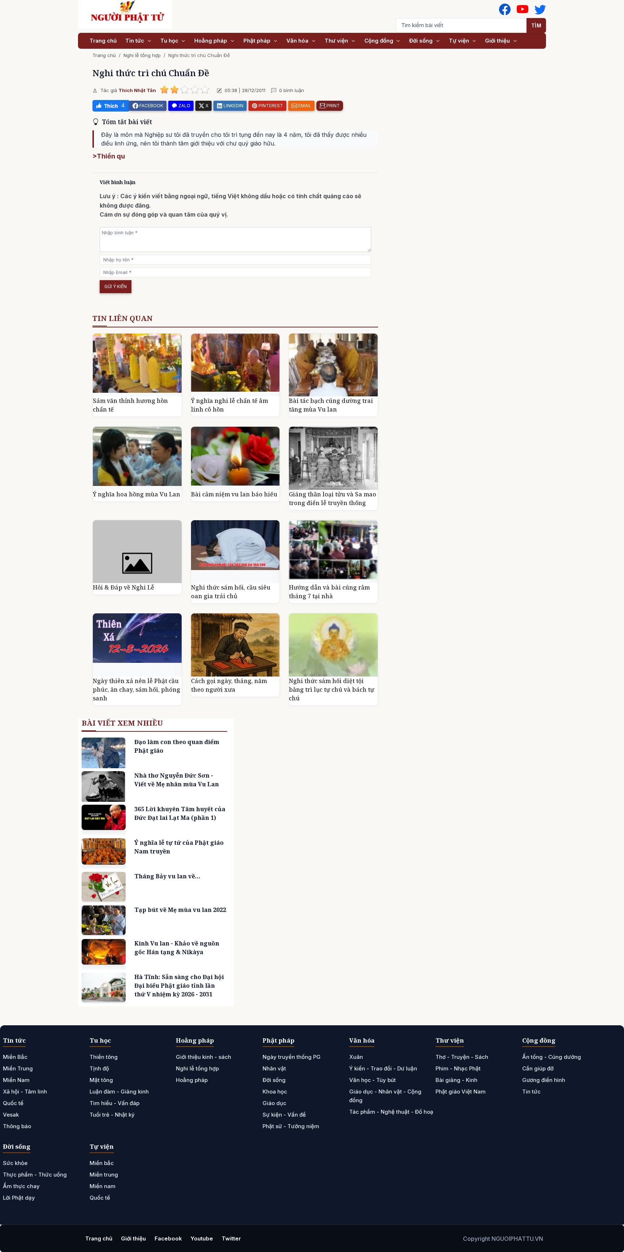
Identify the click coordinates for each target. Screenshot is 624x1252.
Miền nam (103, 1186)
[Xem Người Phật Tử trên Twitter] (540, 9)
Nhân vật (274, 1068)
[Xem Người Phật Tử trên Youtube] (522, 9)
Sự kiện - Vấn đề (284, 1114)
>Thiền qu (108, 156)
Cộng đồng (379, 40)
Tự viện (460, 40)
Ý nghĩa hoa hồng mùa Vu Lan (136, 494)
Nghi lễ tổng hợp (142, 55)
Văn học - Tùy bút (372, 1080)
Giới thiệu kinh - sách (203, 1056)
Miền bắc (102, 1163)
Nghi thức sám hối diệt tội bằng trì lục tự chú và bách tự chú (331, 689)
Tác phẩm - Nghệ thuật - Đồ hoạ (391, 1111)
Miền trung (104, 1174)
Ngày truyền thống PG (292, 1056)
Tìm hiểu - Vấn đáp (114, 1103)
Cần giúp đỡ (538, 1068)
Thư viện (337, 40)
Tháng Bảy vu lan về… (167, 876)
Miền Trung (18, 1068)
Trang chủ (103, 40)
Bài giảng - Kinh (456, 1080)
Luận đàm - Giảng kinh (119, 1091)
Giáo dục (274, 1103)
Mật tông (101, 1080)
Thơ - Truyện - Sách (462, 1056)
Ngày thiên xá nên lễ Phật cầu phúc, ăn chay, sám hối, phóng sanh (136, 689)
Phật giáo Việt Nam (461, 1091)
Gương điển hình (543, 1080)
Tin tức (135, 40)
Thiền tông (104, 1056)
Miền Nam (16, 1080)
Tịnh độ (99, 1068)
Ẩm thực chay (21, 1186)
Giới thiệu (498, 40)
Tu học (170, 40)
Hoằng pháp (211, 40)
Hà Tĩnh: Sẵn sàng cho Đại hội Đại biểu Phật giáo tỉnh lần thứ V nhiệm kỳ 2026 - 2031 (179, 985)
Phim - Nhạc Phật (458, 1068)
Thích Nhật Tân (137, 90)
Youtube (202, 1238)
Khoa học (275, 1091)
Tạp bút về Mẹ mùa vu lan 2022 (180, 910)
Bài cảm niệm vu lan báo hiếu (234, 494)
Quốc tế (13, 1103)
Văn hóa (298, 40)
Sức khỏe (15, 1163)
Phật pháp (257, 40)
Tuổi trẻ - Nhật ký (112, 1114)
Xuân (356, 1056)
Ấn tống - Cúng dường (551, 1056)
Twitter (231, 1238)
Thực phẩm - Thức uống (35, 1174)
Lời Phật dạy (19, 1197)
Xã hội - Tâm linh (25, 1091)
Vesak (11, 1114)
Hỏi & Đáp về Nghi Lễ (123, 587)
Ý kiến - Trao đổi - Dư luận (383, 1068)
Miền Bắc (15, 1056)
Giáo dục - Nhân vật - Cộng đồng (385, 1096)
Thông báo (17, 1126)
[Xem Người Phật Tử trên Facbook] (505, 9)
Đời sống (421, 40)
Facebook (168, 1238)
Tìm (536, 25)
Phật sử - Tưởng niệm (291, 1126)
